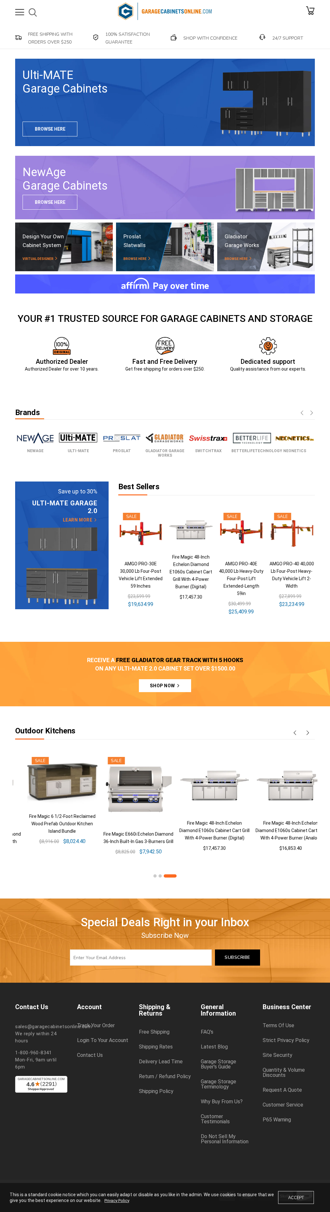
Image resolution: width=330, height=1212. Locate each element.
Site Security (277, 1055)
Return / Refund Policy (165, 1076)
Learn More (78, 519)
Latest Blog (214, 1046)
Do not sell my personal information (224, 1139)
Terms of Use (278, 1025)
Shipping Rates (156, 1046)
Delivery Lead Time (161, 1061)
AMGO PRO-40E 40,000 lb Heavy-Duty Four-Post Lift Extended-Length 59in (241, 578)
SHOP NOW (163, 685)
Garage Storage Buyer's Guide (218, 1064)
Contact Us (90, 1055)
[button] (155, 876)
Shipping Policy (156, 1091)
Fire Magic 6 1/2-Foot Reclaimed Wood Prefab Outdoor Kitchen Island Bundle (50, 824)
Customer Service (283, 1105)
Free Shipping (154, 1032)
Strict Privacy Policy (286, 1040)
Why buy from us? (222, 1101)
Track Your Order (96, 1025)
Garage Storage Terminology (218, 1084)
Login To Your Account (102, 1040)
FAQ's (207, 1032)
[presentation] (302, 413)
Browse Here (50, 129)
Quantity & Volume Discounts (284, 1073)
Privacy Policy (116, 1200)
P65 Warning (277, 1119)
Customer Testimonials (215, 1119)
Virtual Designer (38, 259)
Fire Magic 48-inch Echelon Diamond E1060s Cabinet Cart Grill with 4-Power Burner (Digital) (191, 571)
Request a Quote (282, 1090)
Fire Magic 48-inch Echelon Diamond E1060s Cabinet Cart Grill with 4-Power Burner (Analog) (279, 830)
